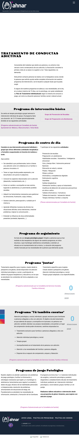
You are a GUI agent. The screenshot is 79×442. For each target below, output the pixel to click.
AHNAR (25, 423)
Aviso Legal (26, 418)
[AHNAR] (14, 8)
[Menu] (74, 3)
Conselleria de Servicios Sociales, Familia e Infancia (49, 360)
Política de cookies (64, 418)
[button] (59, 114)
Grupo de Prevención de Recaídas (57, 114)
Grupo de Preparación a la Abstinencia (58, 119)
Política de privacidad (43, 418)
